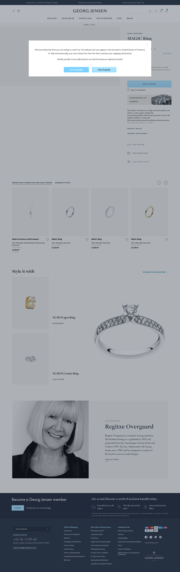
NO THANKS (76, 69)
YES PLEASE (104, 69)
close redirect (147, 44)
